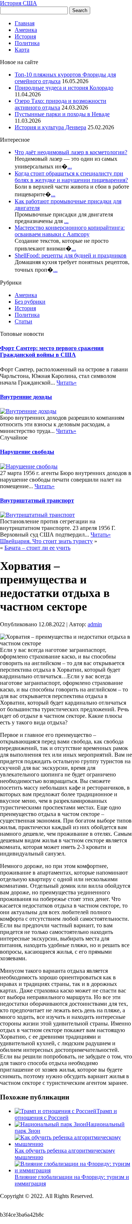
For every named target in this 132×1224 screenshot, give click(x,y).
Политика (27, 43)
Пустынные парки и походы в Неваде (62, 114)
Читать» (66, 382)
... (69, 166)
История (25, 36)
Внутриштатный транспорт (37, 500)
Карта (22, 50)
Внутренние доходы (26, 397)
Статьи (23, 321)
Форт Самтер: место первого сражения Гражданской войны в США (52, 351)
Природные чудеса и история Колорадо (64, 88)
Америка (26, 30)
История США (18, 3)
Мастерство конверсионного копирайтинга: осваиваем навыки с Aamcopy (70, 231)
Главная (24, 23)
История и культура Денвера (50, 127)
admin (95, 624)
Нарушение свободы (27, 452)
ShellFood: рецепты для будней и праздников (70, 255)
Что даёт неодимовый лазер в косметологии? (71, 152)
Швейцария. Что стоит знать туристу (46, 541)
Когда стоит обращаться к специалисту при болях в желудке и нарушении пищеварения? (71, 176)
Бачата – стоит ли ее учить (37, 548)
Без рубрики (30, 301)
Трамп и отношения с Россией (66, 1114)
